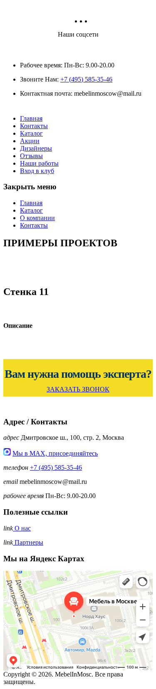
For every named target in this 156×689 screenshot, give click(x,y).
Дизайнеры (36, 148)
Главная (31, 118)
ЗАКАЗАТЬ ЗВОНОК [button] (78, 389)
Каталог (31, 133)
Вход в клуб (37, 170)
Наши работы (39, 163)
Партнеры (28, 542)
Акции (30, 140)
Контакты (34, 125)
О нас (22, 528)
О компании (37, 217)
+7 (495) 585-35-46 (86, 79)
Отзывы (31, 155)
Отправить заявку (78, 450)
